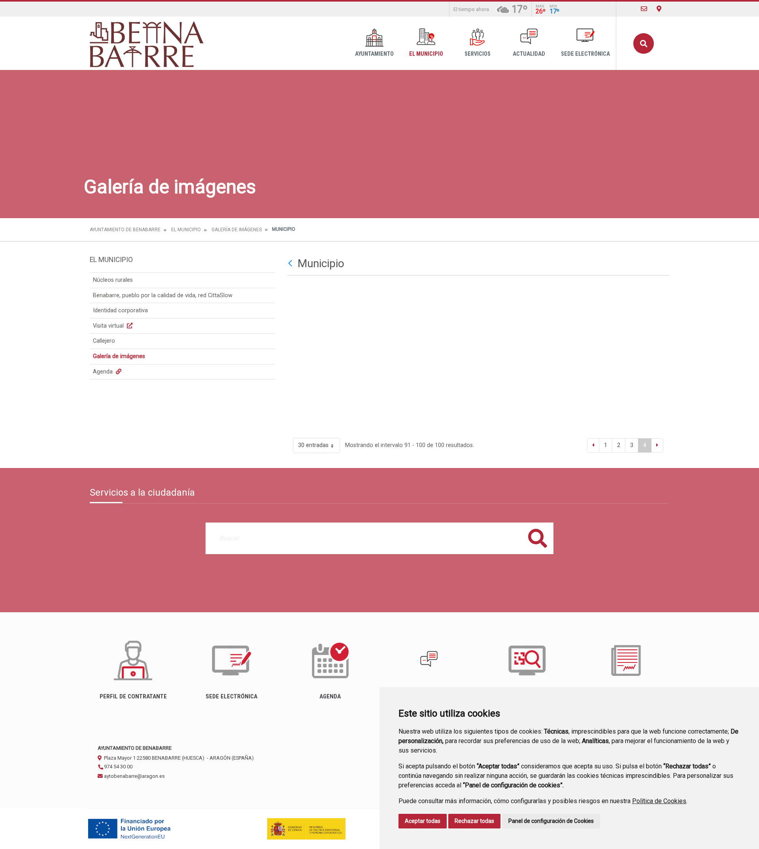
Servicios (477, 54)
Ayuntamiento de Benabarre (125, 229)
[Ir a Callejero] (659, 9)
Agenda (103, 371)
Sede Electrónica (585, 54)
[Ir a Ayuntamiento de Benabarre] (147, 43)
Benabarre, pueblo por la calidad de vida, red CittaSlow (162, 295)
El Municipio (426, 54)
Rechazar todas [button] (474, 821)
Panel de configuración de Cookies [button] (551, 821)
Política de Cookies (659, 801)
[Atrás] (291, 263)
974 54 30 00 (117, 767)
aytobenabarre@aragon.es (134, 776)
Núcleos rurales (113, 280)
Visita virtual (109, 326)
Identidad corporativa (120, 310)
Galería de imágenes (236, 229)
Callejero (104, 341)
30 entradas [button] (313, 445)
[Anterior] (593, 445)
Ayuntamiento (374, 54)
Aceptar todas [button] (422, 821)
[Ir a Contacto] (644, 9)
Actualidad (529, 54)
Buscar (643, 43)
